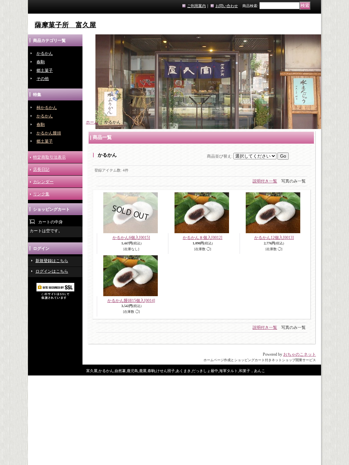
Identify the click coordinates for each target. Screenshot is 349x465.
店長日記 (41, 169)
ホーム (92, 122)
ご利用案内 (196, 6)
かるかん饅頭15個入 (131, 300)
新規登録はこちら (51, 260)
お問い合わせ (226, 6)
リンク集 (41, 194)
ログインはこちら (51, 271)
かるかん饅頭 (48, 133)
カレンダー (43, 181)
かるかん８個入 (202, 237)
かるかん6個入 (131, 237)
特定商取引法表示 (49, 157)
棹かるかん (46, 107)
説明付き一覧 (265, 181)
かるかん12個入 (274, 237)
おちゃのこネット (299, 354)
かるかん (44, 53)
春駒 (40, 62)
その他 (42, 78)
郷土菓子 (44, 70)
